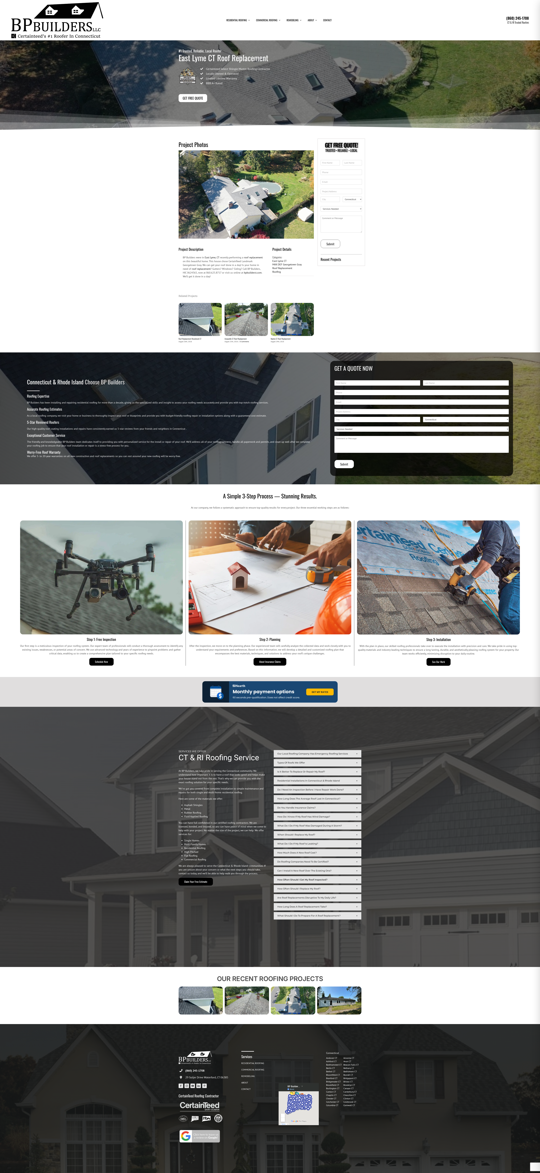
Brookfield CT (332, 1085)
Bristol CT (348, 1081)
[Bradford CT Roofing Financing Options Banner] (270, 682)
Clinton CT (348, 1098)
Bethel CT (330, 1071)
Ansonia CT (348, 1058)
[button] (317, 753)
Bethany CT (348, 1068)
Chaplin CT (331, 1095)
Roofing (276, 271)
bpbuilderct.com (253, 272)
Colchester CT (332, 1101)
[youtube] (192, 1086)
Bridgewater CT (333, 1081)
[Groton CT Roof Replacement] (339, 988)
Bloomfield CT (333, 1074)
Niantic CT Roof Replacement (281, 338)
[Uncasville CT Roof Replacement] (246, 304)
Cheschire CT (349, 1095)
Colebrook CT (349, 1101)
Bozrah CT (348, 1074)
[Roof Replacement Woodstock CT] (200, 304)
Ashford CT (331, 1061)
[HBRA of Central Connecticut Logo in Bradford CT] (183, 1115)
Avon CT (347, 1061)
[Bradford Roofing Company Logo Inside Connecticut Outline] (206, 1115)
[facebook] (181, 1086)
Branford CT (332, 1078)
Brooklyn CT (349, 1085)
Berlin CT (330, 1068)
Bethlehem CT (350, 1071)
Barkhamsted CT (334, 1064)
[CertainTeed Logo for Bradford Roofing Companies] (200, 1102)
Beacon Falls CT (351, 1064)
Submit (330, 244)
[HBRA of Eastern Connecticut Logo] (194, 1115)
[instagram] (186, 1086)
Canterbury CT (350, 1091)
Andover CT (331, 1058)
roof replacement (253, 257)
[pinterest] (204, 1086)
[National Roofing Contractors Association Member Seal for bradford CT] (218, 1115)
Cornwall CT (349, 1105)
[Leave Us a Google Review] (200, 1130)
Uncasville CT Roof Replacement (236, 338)
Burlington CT (332, 1088)
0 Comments (244, 341)
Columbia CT (332, 1105)
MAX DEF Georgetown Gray (287, 264)
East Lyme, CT (212, 257)
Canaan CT (348, 1088)
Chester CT (331, 1098)
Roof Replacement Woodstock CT (190, 338)
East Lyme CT (279, 261)
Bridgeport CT (350, 1078)
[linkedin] (198, 1086)
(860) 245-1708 (517, 18)
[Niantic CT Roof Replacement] (292, 304)
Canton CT (331, 1091)
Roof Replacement (282, 268)
